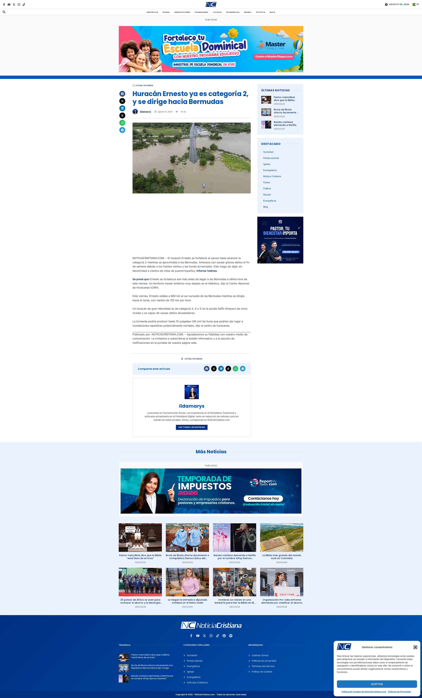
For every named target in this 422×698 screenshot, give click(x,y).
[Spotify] (230, 635)
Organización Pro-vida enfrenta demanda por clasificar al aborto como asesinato (281, 602)
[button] (415, 647)
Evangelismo (201, 12)
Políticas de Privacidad (399, 691)
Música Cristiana (272, 176)
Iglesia (166, 12)
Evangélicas (232, 12)
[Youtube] (9, 4)
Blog (272, 12)
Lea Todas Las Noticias (192, 427)
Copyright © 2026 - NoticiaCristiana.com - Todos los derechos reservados (211, 694)
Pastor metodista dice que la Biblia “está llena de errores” (284, 102)
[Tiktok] (23, 4)
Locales (217, 12)
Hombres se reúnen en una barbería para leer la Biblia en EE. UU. (235, 602)
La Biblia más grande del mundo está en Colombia (281, 557)
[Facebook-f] (4, 4)
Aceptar (377, 684)
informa (201, 270)
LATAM (139, 85)
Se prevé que (141, 279)
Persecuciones (182, 12)
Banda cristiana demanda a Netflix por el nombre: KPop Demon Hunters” (286, 126)
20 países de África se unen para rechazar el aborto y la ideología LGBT (140, 602)
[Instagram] (18, 4)
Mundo (247, 12)
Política (260, 12)
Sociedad (148, 85)
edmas (213, 270)
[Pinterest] (224, 635)
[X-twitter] (14, 4)
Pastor (266, 182)
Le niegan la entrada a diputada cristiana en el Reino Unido (187, 601)
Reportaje (152, 12)
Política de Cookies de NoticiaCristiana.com (364, 691)
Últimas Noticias (275, 90)
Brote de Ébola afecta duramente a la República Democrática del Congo (187, 558)
